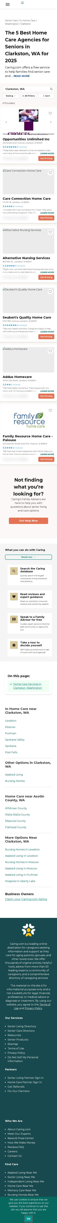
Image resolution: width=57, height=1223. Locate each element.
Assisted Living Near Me (22, 1172)
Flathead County (15, 827)
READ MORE (22, 76)
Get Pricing (46, 158)
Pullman (10, 733)
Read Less (26, 557)
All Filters (30, 96)
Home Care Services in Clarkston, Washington (27, 686)
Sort (47, 96)
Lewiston (10, 720)
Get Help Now (28, 520)
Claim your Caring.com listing (26, 899)
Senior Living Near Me (21, 1177)
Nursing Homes (15, 780)
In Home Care (27, 20)
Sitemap (13, 1044)
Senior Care (11, 20)
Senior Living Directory (22, 1026)
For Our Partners (18, 1091)
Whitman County (16, 808)
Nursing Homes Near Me (23, 1194)
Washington (12, 23)
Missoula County (15, 820)
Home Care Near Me (20, 1185)
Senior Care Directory (21, 1030)
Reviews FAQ (16, 1147)
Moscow (10, 727)
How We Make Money (21, 1142)
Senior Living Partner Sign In (26, 1077)
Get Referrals (16, 1086)
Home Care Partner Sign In (25, 1082)
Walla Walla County (17, 814)
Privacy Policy (33, 1008)
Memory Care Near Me (22, 1190)
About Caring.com (19, 1129)
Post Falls (11, 752)
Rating (9, 96)
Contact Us (15, 1155)
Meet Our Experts (19, 1133)
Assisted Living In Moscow (21, 868)
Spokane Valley (15, 739)
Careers (12, 1151)
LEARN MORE (47, 153)
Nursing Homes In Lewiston (22, 849)
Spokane (10, 746)
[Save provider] (50, 113)
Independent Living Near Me (26, 1181)
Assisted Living (14, 774)
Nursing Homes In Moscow (22, 862)
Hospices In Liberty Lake (20, 881)
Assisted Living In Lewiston (21, 855)
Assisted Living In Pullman (21, 874)
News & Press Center (21, 1138)
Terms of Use (16, 1048)
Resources (14, 1035)
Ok (28, 1218)
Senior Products (18, 1039)
